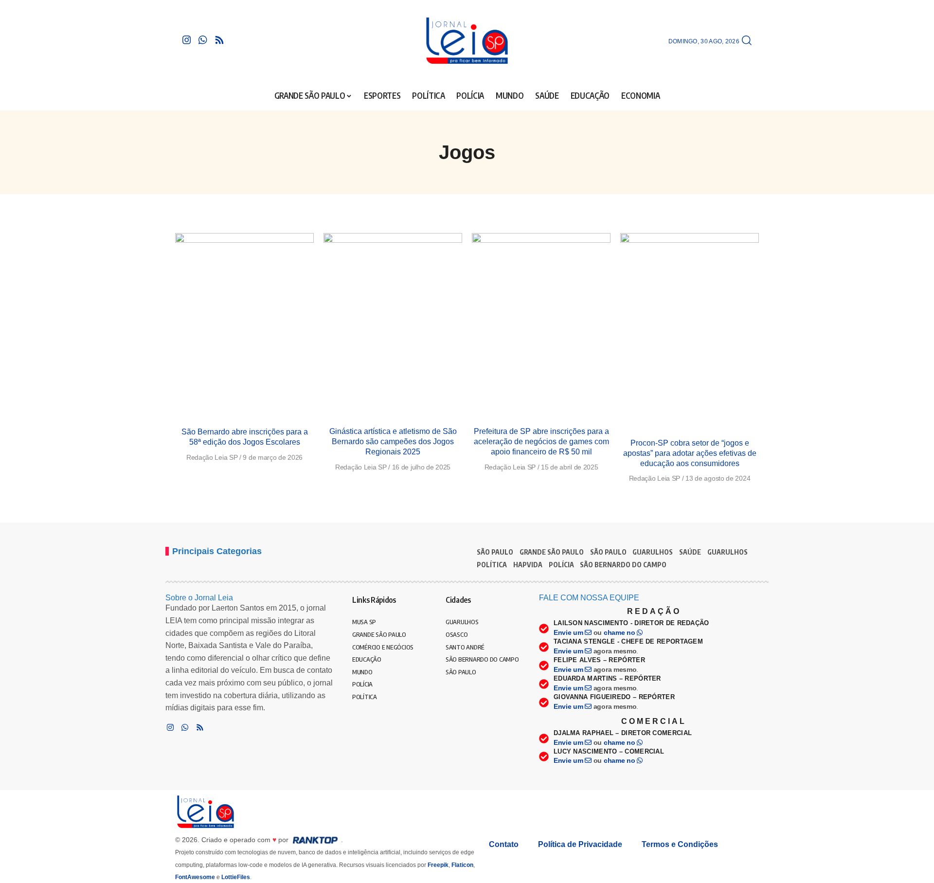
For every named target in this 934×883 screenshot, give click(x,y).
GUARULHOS (652, 552)
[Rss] (219, 40)
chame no (620, 632)
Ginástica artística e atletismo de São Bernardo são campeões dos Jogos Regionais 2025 (393, 441)
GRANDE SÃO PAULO (552, 552)
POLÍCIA (561, 564)
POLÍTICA (492, 564)
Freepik (438, 865)
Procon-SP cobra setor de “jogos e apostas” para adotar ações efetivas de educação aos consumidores (689, 453)
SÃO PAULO (495, 552)
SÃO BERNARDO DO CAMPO (623, 564)
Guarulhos (727, 552)
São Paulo (608, 552)
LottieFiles (235, 877)
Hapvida (527, 564)
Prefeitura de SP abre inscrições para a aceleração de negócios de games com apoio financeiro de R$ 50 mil (541, 441)
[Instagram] (187, 40)
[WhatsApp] (203, 40)
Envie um (569, 632)
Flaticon (462, 865)
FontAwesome (195, 877)
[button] (747, 41)
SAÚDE (690, 552)
